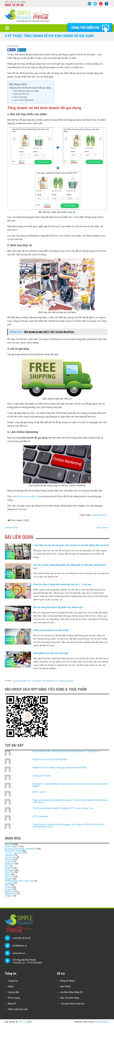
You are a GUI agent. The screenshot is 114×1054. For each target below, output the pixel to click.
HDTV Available (40, 816)
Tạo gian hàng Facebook (72, 1003)
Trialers (8, 896)
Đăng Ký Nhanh (67, 981)
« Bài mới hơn (11, 527)
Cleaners (9, 855)
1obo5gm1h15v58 (41, 775)
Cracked (9, 859)
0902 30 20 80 (14, 5)
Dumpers (9, 863)
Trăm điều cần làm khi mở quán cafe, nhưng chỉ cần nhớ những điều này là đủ (71, 545)
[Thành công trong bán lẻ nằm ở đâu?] (18, 636)
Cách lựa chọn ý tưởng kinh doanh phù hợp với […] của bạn (62, 584)
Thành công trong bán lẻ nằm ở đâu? (51, 630)
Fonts (8, 874)
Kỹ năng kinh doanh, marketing (20, 848)
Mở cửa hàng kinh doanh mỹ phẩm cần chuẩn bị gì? (58, 607)
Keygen (8, 878)
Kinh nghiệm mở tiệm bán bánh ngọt (51, 653)
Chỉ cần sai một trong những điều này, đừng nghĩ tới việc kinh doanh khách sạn (69, 566)
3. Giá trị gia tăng (19, 97)
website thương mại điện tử (25, 496)
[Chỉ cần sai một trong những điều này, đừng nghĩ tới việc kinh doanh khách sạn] (18, 571)
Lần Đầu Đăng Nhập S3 (71, 992)
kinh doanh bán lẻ (50, 681)
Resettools (10, 893)
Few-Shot (10, 872)
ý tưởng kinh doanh (65, 681)
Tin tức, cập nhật (13, 853)
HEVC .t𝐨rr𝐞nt (39, 792)
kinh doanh (37, 681)
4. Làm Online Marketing (22, 100)
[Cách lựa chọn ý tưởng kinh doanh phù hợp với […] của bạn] (18, 591)
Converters (10, 857)
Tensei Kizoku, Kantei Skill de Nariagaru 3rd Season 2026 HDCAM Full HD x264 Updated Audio (69, 825)
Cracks (8, 861)
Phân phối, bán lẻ (13, 850)
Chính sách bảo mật (18, 1009)
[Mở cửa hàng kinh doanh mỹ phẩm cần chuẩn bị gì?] (18, 614)
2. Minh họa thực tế (20, 94)
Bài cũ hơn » (103, 527)
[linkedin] (89, 3)
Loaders (9, 883)
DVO (7, 866)
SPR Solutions (102, 1022)
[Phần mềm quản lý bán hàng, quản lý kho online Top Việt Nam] (27, 21)
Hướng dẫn (13, 992)
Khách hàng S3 (12, 846)
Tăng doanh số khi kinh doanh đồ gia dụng (30, 87)
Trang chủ (13, 981)
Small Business (99, 515)
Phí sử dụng (14, 998)
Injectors (9, 876)
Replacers (10, 891)
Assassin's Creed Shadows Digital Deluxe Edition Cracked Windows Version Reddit (71, 785)
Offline (8, 887)
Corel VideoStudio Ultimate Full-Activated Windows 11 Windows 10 (66, 751)
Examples (10, 870)
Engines (9, 868)
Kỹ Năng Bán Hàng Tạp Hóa (19, 880)
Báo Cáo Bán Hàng (69, 998)
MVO (7, 885)
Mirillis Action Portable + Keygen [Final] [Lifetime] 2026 (59, 767)
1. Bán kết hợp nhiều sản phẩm (25, 91)
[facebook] (106, 3)
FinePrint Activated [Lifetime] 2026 (50, 759)
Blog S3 (9, 844)
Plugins (8, 889)
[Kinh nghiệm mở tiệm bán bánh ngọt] (18, 659)
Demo (11, 986)
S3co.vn (22, 1022)
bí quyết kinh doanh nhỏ (22, 681)
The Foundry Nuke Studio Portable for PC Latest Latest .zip (63, 808)
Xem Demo (65, 986)
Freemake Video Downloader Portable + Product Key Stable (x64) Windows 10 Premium (70, 801)
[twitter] (95, 3)
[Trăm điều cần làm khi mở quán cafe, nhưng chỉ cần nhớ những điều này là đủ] (18, 552)
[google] (101, 3)
